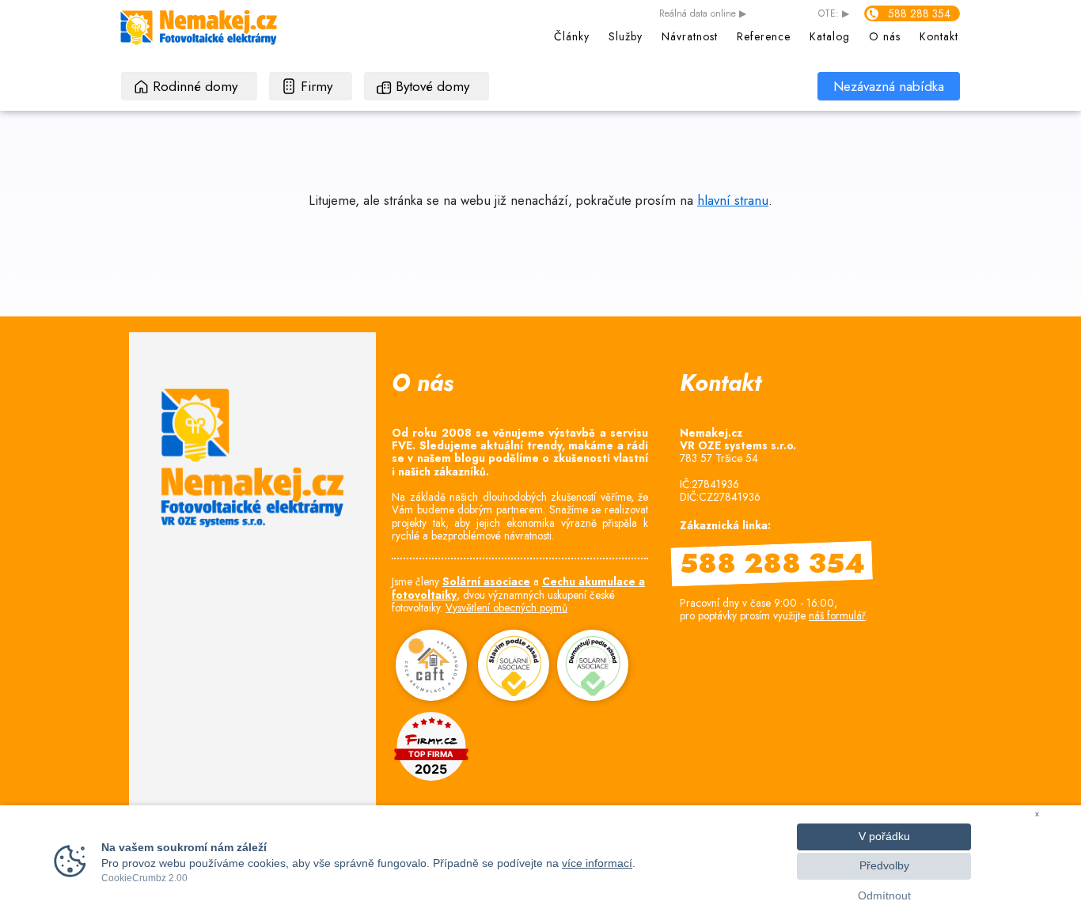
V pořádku (884, 836)
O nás (885, 36)
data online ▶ (702, 14)
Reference (764, 36)
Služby (626, 36)
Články (572, 36)
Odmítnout (884, 896)
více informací (597, 863)
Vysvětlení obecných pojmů (506, 607)
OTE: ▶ (833, 14)
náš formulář (837, 615)
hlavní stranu (732, 200)
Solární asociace (486, 581)
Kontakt (939, 36)
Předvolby (884, 866)
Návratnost (690, 36)
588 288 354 (919, 13)
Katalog (830, 36)
